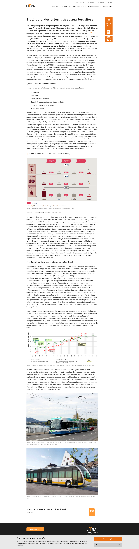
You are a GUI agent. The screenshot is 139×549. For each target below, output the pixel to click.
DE (108, 2)
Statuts (29, 535)
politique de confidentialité (26, 543)
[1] (27, 154)
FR (111, 2)
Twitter (92, 2)
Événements (107, 7)
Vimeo (102, 2)
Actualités (55, 7)
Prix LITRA (72, 7)
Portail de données (94, 7)
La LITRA (64, 7)
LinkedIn (81, 2)
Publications (81, 7)
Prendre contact (35, 529)
